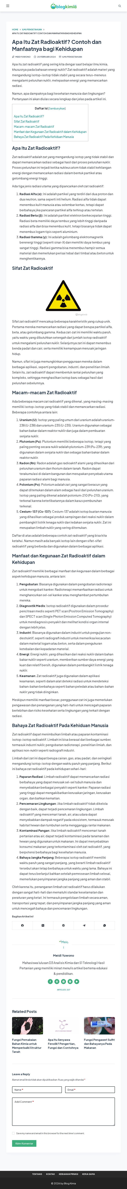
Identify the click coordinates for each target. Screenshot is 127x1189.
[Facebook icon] (50, 981)
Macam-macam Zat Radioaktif (34, 126)
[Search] (120, 6)
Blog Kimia (70, 1183)
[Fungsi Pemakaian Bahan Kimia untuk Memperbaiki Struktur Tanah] (27, 1025)
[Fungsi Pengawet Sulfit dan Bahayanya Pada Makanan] (99, 1025)
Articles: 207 (63, 990)
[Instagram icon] (70, 981)
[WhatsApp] (104, 925)
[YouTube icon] (76, 981)
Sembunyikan (57, 108)
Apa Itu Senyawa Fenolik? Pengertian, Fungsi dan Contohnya (63, 1043)
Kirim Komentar (24, 1143)
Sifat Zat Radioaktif (26, 121)
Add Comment (24, 1101)
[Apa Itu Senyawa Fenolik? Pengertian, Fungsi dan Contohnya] (63, 1025)
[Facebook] (22, 925)
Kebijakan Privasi (68, 1174)
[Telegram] (84, 925)
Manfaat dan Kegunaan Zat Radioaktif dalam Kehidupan (50, 132)
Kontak (50, 1174)
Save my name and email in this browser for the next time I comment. (50, 1133)
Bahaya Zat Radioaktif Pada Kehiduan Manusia (44, 137)
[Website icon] (56, 981)
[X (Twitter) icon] (63, 981)
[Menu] (7, 5)
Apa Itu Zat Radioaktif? (29, 116)
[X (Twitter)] (43, 925)
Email (71, 1089)
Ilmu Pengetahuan (72, 57)
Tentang (37, 1174)
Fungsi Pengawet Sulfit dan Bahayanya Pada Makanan (99, 1043)
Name (19, 1089)
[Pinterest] (63, 925)
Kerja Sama (88, 1174)
